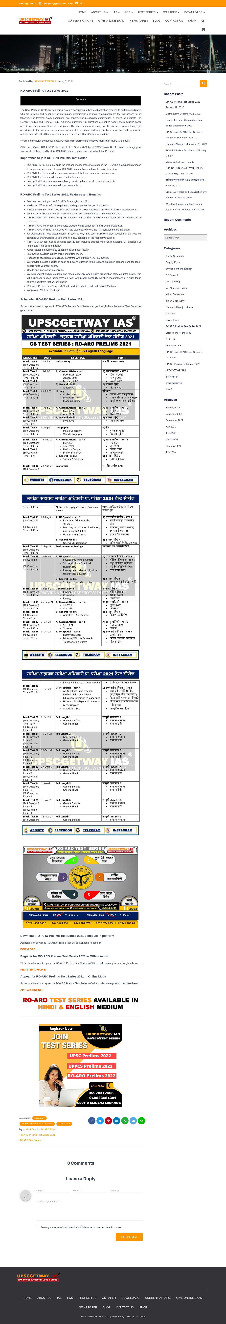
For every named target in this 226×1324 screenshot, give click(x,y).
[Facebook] (91, 1120)
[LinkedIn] (116, 1120)
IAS (115, 12)
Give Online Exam (111, 20)
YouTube (76, 4)
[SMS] (141, 1120)
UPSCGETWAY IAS (176, 370)
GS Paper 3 (172, 275)
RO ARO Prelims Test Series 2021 (37, 1124)
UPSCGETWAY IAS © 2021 (95, 1316)
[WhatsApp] (125, 1120)
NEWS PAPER (139, 20)
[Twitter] (100, 1120)
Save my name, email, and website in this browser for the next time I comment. (81, 1227)
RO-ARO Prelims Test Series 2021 (184, 150)
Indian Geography (175, 300)
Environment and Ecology (179, 268)
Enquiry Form (173, 262)
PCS (128, 12)
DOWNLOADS (193, 12)
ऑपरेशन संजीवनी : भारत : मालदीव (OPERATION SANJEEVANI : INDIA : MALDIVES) (185, 168)
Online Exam (172, 113)
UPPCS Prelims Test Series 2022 (183, 101)
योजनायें (169, 389)
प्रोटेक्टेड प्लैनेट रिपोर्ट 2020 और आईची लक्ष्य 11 (186, 180)
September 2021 (174, 420)
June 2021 (171, 433)
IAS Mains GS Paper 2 (177, 288)
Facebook (81, 4)
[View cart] (203, 29)
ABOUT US (98, 12)
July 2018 (171, 452)
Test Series (64, 1124)
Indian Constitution (175, 294)
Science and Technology (178, 332)
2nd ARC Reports (175, 256)
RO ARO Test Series (30, 1140)
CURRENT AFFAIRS (80, 20)
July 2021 (171, 426)
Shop (192, 20)
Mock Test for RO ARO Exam (41, 1129)
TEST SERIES (147, 12)
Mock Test (39, 1118)
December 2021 (174, 414)
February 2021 (173, 446)
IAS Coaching (173, 281)
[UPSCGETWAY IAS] (35, 20)
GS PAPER (170, 12)
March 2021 (172, 439)
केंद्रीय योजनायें (172, 376)
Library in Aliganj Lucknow (179, 144)
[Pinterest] (108, 1120)
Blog (156, 20)
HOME (82, 12)
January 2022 (173, 407)
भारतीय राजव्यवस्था (174, 383)
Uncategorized (173, 345)
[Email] (133, 1120)
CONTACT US (174, 20)
